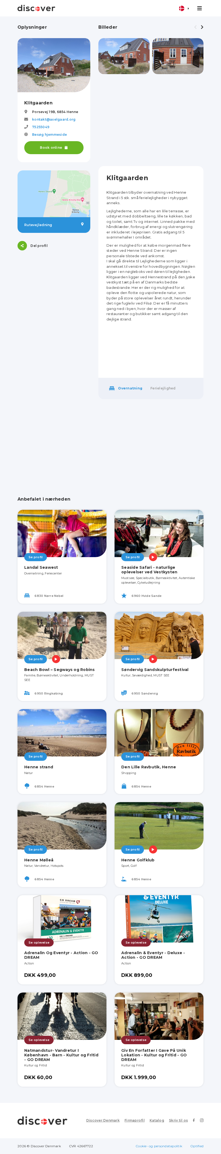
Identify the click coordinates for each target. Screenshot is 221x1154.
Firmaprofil (135, 1120)
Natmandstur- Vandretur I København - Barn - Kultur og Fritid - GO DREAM (61, 1055)
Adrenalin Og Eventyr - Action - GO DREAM (61, 955)
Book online (51, 148)
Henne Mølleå (38, 860)
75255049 (40, 127)
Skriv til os (178, 1120)
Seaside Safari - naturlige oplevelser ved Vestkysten (149, 569)
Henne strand (38, 767)
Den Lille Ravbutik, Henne (148, 767)
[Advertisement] (150, 120)
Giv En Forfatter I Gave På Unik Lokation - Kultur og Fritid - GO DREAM (154, 1055)
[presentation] (195, 27)
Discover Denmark (103, 1120)
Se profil (36, 557)
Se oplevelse (39, 942)
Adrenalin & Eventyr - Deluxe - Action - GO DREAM (153, 955)
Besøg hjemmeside (49, 135)
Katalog (157, 1120)
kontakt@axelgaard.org (53, 119)
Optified (196, 1146)
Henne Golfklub (138, 860)
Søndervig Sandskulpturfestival (155, 669)
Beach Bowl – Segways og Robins (59, 669)
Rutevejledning (38, 225)
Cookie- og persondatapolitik (159, 1146)
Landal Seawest (41, 567)
